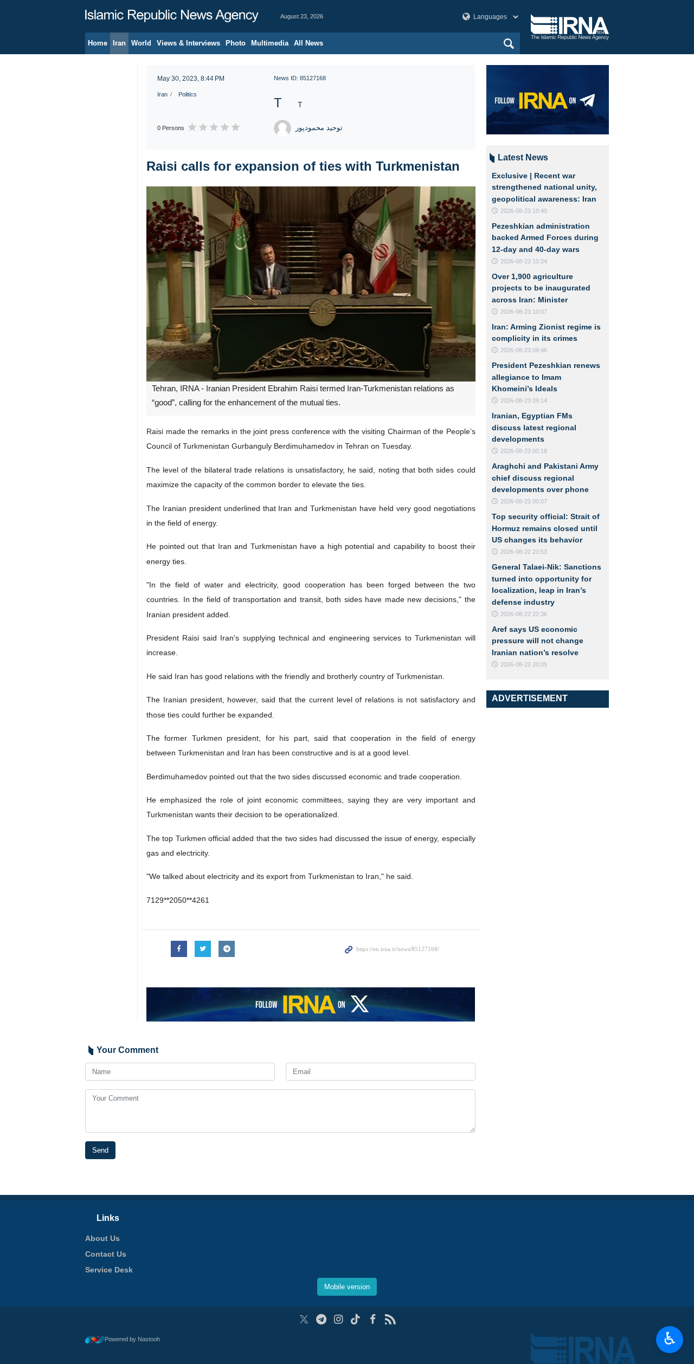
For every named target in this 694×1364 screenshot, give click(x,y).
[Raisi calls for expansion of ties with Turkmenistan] (310, 284)
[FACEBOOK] (372, 1319)
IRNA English (172, 16)
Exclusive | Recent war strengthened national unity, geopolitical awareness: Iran (544, 187)
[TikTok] (356, 1319)
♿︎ (670, 1338)
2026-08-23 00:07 (523, 501)
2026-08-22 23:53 (523, 551)
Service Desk (109, 1269)
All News (308, 43)
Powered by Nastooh (132, 1339)
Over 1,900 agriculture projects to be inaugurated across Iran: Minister (541, 288)
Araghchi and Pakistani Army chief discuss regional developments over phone (545, 478)
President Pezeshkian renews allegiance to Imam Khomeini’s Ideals (546, 377)
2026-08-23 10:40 (523, 211)
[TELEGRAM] (321, 1319)
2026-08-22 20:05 (523, 664)
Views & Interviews (188, 43)
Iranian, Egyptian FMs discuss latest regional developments (534, 427)
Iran (119, 43)
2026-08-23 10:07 (523, 311)
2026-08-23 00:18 (523, 451)
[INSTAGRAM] (338, 1319)
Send (100, 1150)
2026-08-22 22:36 (523, 614)
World (141, 43)
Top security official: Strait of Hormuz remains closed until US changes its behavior (546, 528)
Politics (187, 94)
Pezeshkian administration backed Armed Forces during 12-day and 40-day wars (545, 238)
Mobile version (347, 1287)
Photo (236, 43)
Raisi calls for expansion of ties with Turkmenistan (303, 166)
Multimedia (269, 43)
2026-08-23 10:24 (523, 261)
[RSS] (390, 1319)
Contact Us (105, 1254)
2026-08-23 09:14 (523, 400)
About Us (102, 1238)
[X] (304, 1319)
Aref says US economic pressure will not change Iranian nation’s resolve (537, 641)
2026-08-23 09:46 (523, 350)
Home (97, 43)
